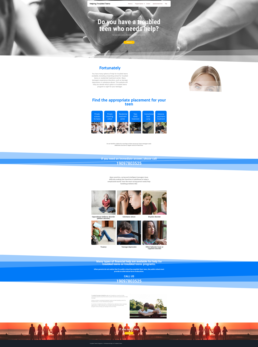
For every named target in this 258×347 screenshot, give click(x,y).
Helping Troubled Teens (96, 3)
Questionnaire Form (157, 3)
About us (130, 3)
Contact (148, 3)
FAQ (166, 3)
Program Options (139, 3)
